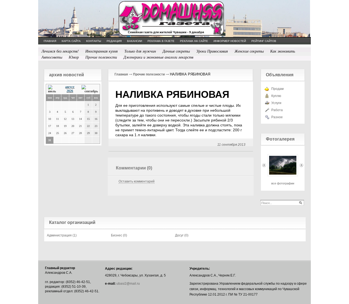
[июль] (53, 89)
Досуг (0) (181, 235)
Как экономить (282, 51)
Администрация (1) (62, 235)
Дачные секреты (176, 51)
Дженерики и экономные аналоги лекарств (158, 57)
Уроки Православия (212, 51)
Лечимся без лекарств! (60, 51)
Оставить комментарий (137, 181)
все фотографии (282, 183)
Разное (277, 117)
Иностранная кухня (101, 51)
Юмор (74, 57)
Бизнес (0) (119, 235)
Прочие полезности (101, 57)
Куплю (276, 96)
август (69, 87)
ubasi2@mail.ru (128, 283)
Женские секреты (249, 51)
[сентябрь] (90, 89)
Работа (277, 110)
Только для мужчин (140, 51)
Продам (277, 89)
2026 (70, 91)
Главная (121, 74)
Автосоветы (51, 57)
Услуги (276, 103)
